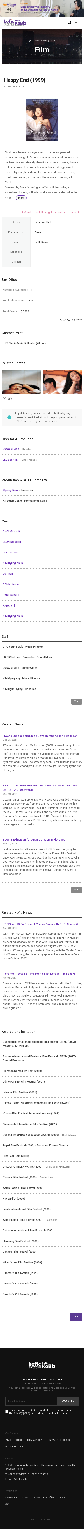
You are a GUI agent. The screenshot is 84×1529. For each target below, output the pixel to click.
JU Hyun (8, 573)
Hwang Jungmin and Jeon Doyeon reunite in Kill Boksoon (40, 735)
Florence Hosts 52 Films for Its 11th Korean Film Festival (39, 973)
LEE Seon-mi (11, 459)
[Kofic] (9, 22)
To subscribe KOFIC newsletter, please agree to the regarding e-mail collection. (40, 1412)
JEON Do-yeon (12, 541)
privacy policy (22, 1413)
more (21, 197)
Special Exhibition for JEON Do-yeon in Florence (34, 839)
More (76, 701)
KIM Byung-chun (13, 563)
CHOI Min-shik (11, 531)
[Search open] (69, 23)
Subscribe (68, 1401)
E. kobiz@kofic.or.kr (16, 1478)
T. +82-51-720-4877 (15, 1474)
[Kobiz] (20, 22)
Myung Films (11, 490)
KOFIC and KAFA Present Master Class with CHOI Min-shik (40, 924)
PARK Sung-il (11, 594)
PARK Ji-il (9, 605)
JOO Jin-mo (10, 552)
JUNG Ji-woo (11, 449)
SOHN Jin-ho (11, 584)
